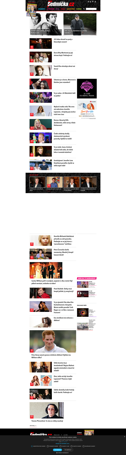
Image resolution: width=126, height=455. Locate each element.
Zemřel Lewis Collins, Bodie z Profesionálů (40, 32)
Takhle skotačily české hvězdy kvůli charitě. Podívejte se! (64, 391)
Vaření (78, 9)
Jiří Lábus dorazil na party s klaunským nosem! (63, 41)
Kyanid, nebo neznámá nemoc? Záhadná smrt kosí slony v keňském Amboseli (92, 324)
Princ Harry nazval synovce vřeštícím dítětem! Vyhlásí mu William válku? (51, 356)
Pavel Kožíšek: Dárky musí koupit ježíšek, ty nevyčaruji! (64, 290)
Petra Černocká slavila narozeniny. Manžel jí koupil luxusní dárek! (63, 252)
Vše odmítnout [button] (67, 449)
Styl (57, 9)
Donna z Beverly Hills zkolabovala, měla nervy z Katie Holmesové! (64, 122)
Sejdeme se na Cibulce (92, 283)
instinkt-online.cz (91, 315)
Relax (63, 9)
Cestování (71, 9)
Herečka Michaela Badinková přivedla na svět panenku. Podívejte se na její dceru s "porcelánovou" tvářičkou (64, 240)
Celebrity (41, 9)
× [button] (124, 436)
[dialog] (63, 445)
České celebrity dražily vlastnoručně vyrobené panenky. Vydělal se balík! (63, 136)
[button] (63, 443)
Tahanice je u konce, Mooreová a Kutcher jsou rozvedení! (65, 81)
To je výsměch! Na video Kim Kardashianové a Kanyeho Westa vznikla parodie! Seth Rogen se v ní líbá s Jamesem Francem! (64, 307)
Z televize (50, 9)
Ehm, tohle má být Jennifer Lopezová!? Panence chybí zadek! (63, 379)
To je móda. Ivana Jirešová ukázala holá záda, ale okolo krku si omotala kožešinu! (63, 149)
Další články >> (33, 425)
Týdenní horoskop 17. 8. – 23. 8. (92, 311)
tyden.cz (91, 329)
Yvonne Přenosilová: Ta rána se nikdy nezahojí (47, 421)
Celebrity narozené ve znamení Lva (54, 189)
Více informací (64, 441)
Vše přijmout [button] (57, 449)
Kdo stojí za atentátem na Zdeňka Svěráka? (76, 32)
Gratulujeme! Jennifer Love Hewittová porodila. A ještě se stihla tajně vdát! (64, 163)
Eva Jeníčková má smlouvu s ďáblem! (63, 319)
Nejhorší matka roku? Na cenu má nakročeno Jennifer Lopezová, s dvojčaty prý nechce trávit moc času (65, 110)
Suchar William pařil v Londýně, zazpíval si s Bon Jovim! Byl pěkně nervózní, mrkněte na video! (52, 282)
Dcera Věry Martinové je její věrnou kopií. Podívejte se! (63, 54)
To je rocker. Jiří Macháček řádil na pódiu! (64, 94)
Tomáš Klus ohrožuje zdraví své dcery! (64, 67)
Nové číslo (31, 2)
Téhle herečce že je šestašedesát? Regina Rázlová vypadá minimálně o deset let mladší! (64, 367)
